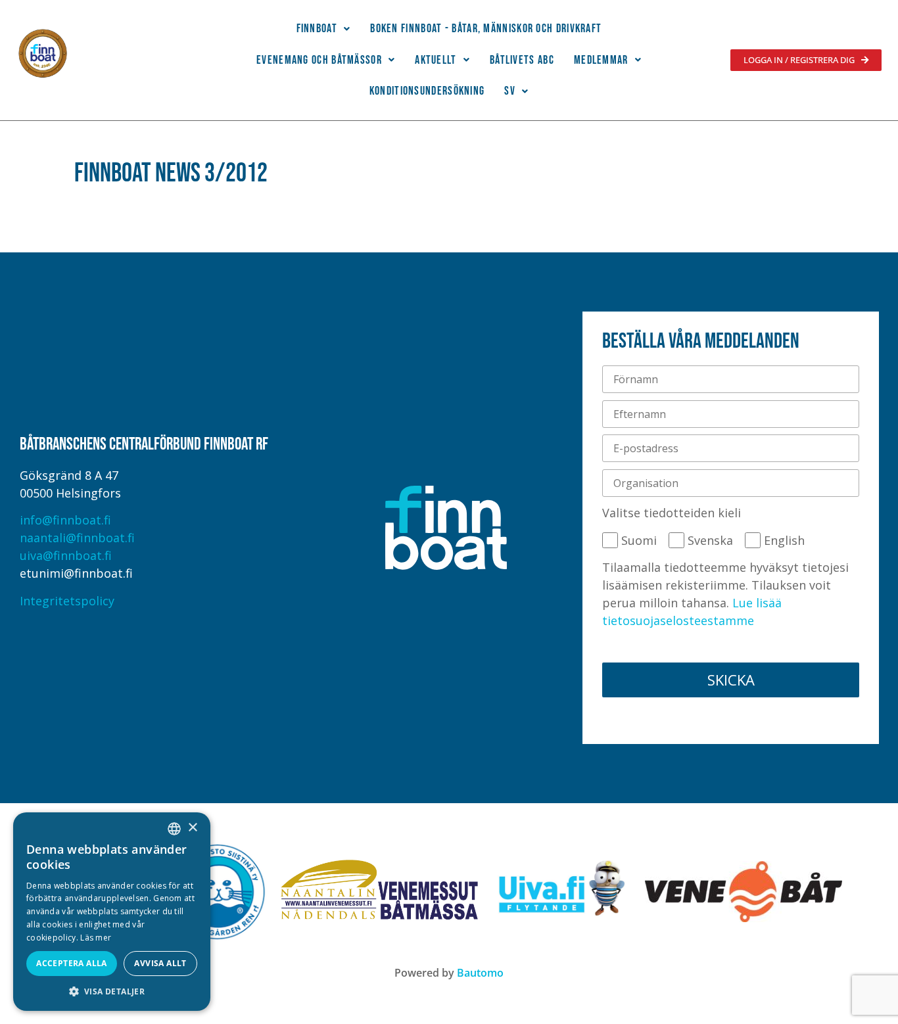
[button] (324, 29)
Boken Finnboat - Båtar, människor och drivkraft (486, 28)
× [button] (192, 828)
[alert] (111, 911)
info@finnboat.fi (65, 520)
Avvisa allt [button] (160, 963)
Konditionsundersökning (427, 91)
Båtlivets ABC (522, 60)
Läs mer (95, 937)
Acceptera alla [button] (71, 963)
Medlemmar (601, 60)
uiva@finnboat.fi (66, 555)
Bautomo (480, 973)
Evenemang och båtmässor (319, 60)
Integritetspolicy (67, 601)
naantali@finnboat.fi (77, 538)
